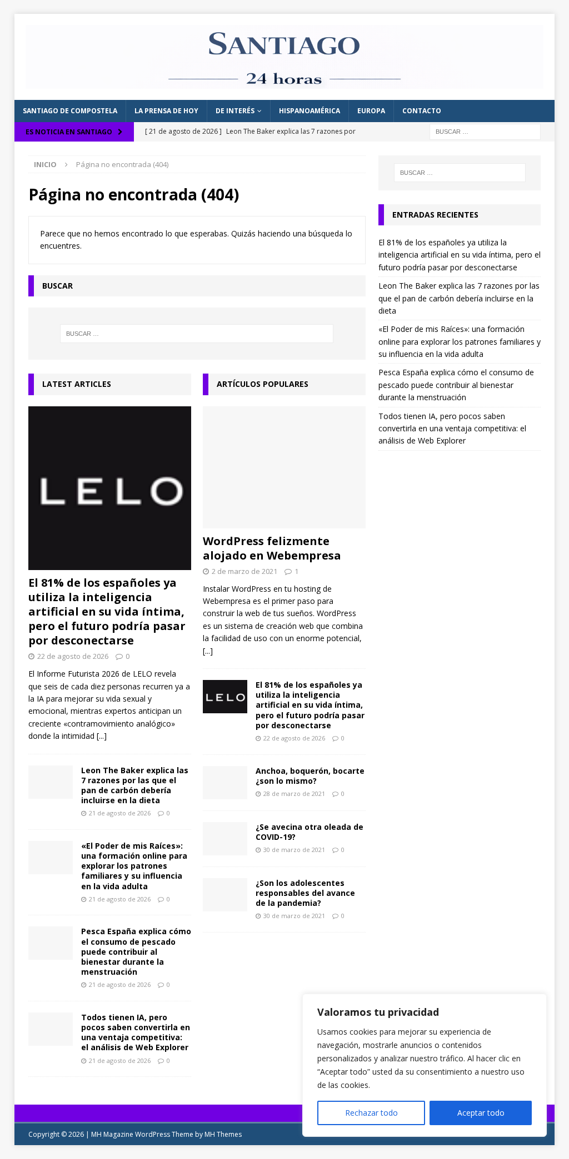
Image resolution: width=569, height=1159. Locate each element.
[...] (102, 735)
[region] (424, 1065)
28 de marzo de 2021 (294, 793)
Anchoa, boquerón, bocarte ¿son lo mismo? (310, 775)
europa (371, 110)
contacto (421, 110)
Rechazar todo (371, 1112)
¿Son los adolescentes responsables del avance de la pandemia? (305, 893)
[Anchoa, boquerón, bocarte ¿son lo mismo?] (225, 782)
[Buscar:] (485, 130)
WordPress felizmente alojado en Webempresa (272, 548)
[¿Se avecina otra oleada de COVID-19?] (225, 838)
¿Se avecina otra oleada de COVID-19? (309, 832)
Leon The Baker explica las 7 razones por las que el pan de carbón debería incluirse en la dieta (134, 785)
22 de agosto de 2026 (72, 656)
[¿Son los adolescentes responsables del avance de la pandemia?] (225, 894)
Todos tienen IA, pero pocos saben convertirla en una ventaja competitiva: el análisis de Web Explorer (135, 1032)
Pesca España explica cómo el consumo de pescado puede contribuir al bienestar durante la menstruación (136, 951)
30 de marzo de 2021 (294, 849)
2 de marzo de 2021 (244, 571)
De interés (235, 110)
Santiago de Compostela (70, 110)
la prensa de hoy (166, 110)
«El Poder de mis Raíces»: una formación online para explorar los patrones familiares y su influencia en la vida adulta (134, 865)
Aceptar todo (481, 1112)
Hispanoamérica (309, 110)
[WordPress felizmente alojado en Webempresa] (284, 467)
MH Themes (223, 1134)
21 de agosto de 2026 (120, 813)
